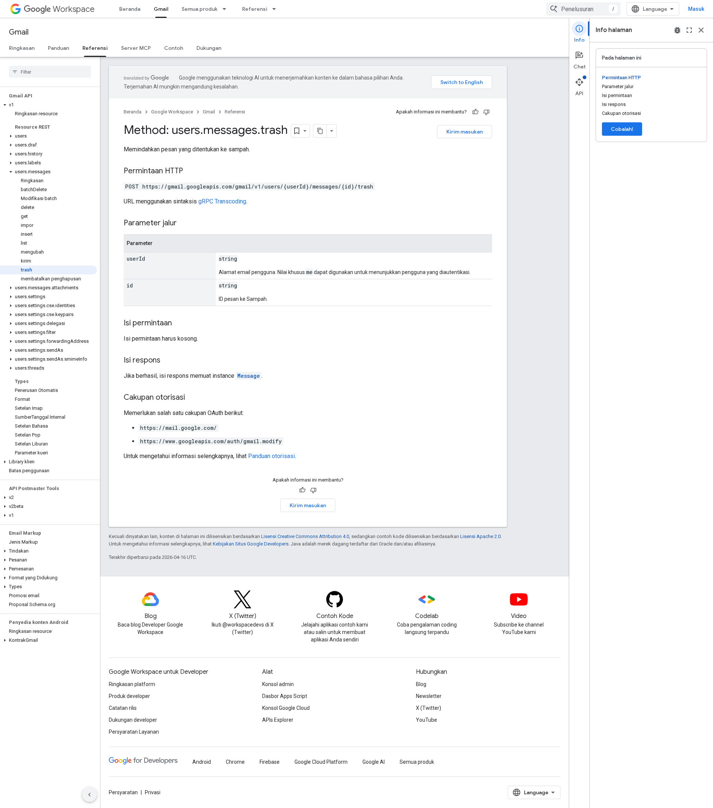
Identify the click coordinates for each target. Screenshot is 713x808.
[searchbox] (50, 72)
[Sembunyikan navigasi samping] (89, 794)
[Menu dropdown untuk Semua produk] (226, 9)
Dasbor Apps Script (284, 696)
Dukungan (208, 48)
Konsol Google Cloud (286, 708)
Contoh (173, 48)
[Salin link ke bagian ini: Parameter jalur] (184, 223)
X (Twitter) (428, 708)
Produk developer (129, 696)
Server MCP (136, 48)
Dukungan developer (133, 720)
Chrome (235, 762)
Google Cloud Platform (321, 762)
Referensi (254, 9)
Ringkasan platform (132, 684)
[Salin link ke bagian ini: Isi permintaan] (179, 323)
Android (201, 762)
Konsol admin (278, 684)
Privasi (152, 792)
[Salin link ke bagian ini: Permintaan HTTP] (190, 171)
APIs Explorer (277, 720)
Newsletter (429, 696)
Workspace (74, 9)
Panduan (58, 48)
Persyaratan (123, 792)
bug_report (677, 30)
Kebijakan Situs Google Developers (251, 544)
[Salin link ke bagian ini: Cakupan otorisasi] (192, 397)
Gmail (161, 9)
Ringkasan (22, 48)
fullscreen (689, 30)
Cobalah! (622, 129)
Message (248, 375)
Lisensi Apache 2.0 (480, 536)
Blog (421, 684)
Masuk (696, 9)
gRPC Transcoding (222, 201)
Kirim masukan (464, 131)
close (701, 30)
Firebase (270, 762)
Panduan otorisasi (271, 456)
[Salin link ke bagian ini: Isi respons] (167, 360)
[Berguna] (475, 112)
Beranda (129, 9)
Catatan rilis (123, 708)
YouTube (426, 720)
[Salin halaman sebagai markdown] (320, 131)
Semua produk (200, 9)
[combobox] (583, 9)
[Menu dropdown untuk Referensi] (276, 9)
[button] (48, 104)
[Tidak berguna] (486, 112)
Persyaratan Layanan (134, 732)
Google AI (373, 762)
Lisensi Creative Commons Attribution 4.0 (305, 536)
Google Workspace (172, 112)
